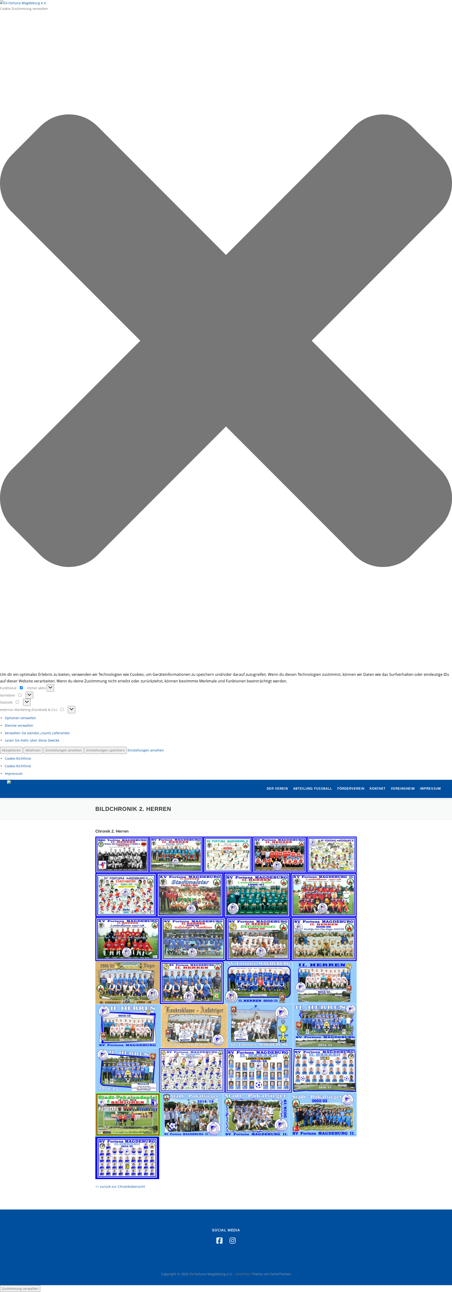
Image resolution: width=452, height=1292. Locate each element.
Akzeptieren (11, 750)
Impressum (14, 773)
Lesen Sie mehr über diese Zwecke (32, 740)
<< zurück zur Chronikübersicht (120, 1186)
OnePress (243, 1274)
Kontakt (378, 788)
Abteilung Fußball (312, 788)
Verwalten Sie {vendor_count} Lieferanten (37, 733)
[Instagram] (232, 1240)
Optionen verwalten (20, 718)
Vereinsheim (403, 788)
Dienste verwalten (19, 725)
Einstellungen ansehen (63, 750)
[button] (226, 342)
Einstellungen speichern (105, 750)
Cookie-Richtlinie (18, 758)
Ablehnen (33, 750)
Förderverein (350, 788)
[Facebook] (219, 1240)
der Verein (277, 788)
